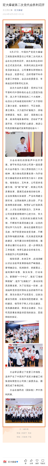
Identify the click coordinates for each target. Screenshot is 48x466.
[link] (13, 461)
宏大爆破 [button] (18, 10)
